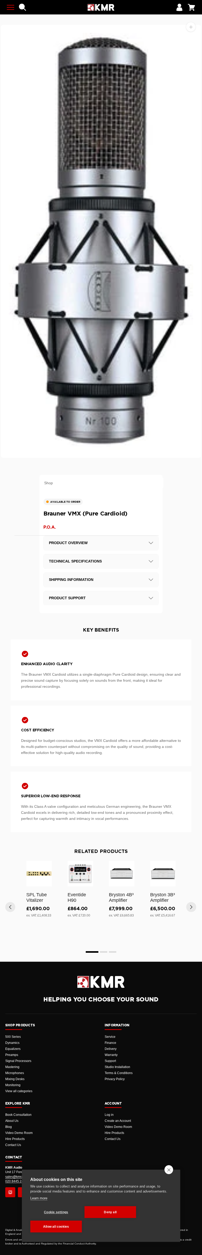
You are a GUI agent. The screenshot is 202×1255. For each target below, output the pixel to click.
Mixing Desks (14, 1079)
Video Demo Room (19, 1133)
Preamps (11, 1055)
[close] (168, 1169)
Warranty (111, 1055)
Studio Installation (117, 1067)
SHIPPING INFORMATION (71, 579)
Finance (110, 1043)
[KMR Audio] (101, 7)
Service (110, 1037)
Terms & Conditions (119, 1073)
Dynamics (12, 1043)
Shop (48, 483)
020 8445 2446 (16, 1181)
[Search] (22, 7)
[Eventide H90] (80, 873)
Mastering (12, 1067)
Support (110, 1061)
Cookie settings (56, 1212)
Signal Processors (18, 1061)
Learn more (38, 1198)
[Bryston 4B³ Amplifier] (121, 873)
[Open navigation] (10, 7)
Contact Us (13, 1145)
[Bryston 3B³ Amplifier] (163, 873)
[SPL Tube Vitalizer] (39, 873)
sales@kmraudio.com (20, 1177)
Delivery (111, 1049)
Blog (8, 1127)
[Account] (179, 7)
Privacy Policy (115, 1079)
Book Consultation (18, 1115)
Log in (109, 1115)
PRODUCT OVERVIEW (68, 543)
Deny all (110, 1212)
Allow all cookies (56, 1226)
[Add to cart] (45, 881)
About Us (11, 1121)
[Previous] (10, 907)
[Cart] (191, 7)
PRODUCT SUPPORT (67, 598)
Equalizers (13, 1049)
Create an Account (118, 1121)
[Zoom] (190, 27)
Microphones (14, 1073)
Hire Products (15, 1139)
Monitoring (13, 1085)
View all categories (18, 1091)
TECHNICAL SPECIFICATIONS (75, 561)
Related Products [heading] (101, 851)
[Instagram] (10, 1192)
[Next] (191, 907)
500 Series (13, 1037)
